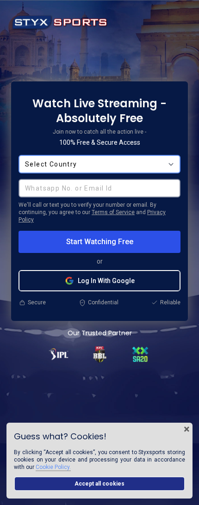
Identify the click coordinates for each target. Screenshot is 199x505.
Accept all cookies (99, 483)
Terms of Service (113, 212)
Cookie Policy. (53, 467)
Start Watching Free (99, 241)
